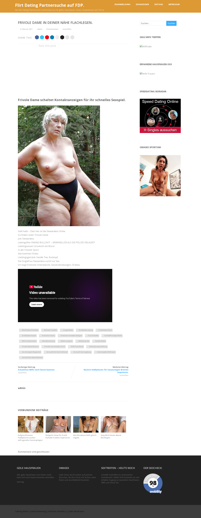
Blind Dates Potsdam (30, 330)
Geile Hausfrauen (76, 511)
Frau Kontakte (93, 335)
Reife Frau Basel (77, 346)
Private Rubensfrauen (30, 346)
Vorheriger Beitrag (36, 368)
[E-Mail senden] (67, 37)
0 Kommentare (52, 29)
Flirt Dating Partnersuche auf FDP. (49, 5)
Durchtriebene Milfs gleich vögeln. (84, 436)
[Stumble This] (57, 37)
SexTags (158, 4)
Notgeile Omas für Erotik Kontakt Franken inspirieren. (58, 436)
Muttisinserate (83, 341)
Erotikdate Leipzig (86, 330)
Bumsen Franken (50, 330)
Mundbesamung (48, 341)
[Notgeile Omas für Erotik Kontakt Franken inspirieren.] (58, 431)
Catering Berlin (21, 511)
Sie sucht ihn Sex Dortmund (57, 352)
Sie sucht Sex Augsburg (82, 352)
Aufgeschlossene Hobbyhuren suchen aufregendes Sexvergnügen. (30, 437)
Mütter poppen (66, 341)
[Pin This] (47, 37)
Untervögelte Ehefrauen (106, 352)
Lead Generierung (38, 511)
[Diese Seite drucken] (72, 37)
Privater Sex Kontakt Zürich (54, 346)
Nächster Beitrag (106, 370)
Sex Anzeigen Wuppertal (31, 352)
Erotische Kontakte (56, 511)
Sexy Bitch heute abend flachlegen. (111, 436)
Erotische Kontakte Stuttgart (71, 335)
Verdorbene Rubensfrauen (32, 357)
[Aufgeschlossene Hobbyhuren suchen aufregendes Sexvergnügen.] (30, 431)
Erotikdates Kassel (29, 335)
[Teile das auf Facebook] (37, 37)
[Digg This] (62, 37)
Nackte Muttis (100, 341)
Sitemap (20, 482)
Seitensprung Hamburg (98, 346)
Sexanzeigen (142, 4)
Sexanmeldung (122, 4)
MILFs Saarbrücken (29, 341)
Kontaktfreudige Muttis (113, 335)
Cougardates (68, 330)
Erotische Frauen (48, 335)
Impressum (174, 4)
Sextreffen (66, 29)
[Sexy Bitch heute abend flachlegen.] (113, 431)
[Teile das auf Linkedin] (52, 37)
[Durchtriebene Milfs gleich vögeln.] (86, 431)
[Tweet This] (42, 37)
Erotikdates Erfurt (105, 330)
